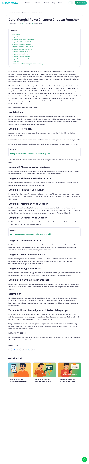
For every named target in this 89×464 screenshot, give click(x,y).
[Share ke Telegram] (28, 349)
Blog (53, 3)
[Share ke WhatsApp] (10, 349)
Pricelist (46, 3)
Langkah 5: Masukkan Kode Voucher (22, 46)
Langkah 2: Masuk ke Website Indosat (23, 39)
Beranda (27, 3)
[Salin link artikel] (33, 349)
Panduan (36, 3)
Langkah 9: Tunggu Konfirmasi (21, 56)
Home (9, 12)
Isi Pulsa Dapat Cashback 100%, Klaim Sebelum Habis (30, 234)
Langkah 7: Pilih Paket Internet (21, 51)
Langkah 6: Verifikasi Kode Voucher (22, 49)
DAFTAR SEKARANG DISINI (16, 333)
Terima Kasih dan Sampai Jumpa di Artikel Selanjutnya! (28, 64)
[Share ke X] (19, 349)
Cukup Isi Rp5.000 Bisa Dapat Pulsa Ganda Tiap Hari (30, 154)
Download (82, 3)
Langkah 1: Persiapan (18, 37)
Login (60, 3)
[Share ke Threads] (23, 349)
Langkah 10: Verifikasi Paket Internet (22, 59)
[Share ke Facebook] (14, 349)
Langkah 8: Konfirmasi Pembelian (21, 54)
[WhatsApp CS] (84, 459)
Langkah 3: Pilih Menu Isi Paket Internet (23, 42)
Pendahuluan (16, 34)
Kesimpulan (15, 61)
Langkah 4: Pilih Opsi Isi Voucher (21, 44)
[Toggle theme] (70, 2)
